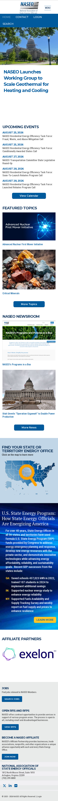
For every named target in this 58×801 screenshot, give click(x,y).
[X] (4, 785)
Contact (22, 17)
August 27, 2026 (13, 156)
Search (8, 23)
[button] (39, 93)
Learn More (45, 619)
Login (37, 17)
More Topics (29, 304)
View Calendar (29, 195)
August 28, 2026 (13, 168)
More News (29, 427)
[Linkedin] (10, 785)
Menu (47, 8)
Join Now (10, 757)
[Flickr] (15, 785)
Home (6, 17)
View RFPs (10, 727)
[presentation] (4, 653)
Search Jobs (11, 699)
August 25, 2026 (12, 132)
